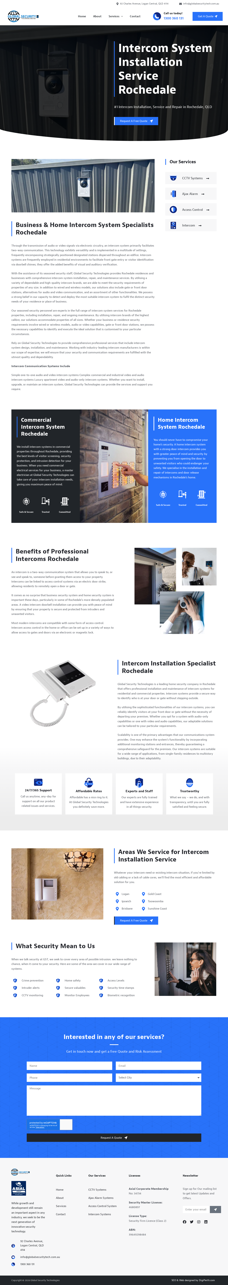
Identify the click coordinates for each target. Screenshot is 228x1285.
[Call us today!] (157, 16)
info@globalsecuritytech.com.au (201, 3)
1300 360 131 (174, 18)
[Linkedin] (206, 1222)
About (97, 16)
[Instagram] (199, 1222)
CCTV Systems (97, 1190)
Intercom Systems (99, 1214)
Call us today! (173, 13)
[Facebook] (184, 1222)
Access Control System (102, 1206)
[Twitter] (191, 1222)
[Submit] (215, 1209)
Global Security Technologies (51, 475)
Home (82, 16)
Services (114, 16)
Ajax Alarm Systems (100, 1198)
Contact (135, 16)
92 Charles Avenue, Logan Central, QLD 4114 (144, 3)
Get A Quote (205, 16)
